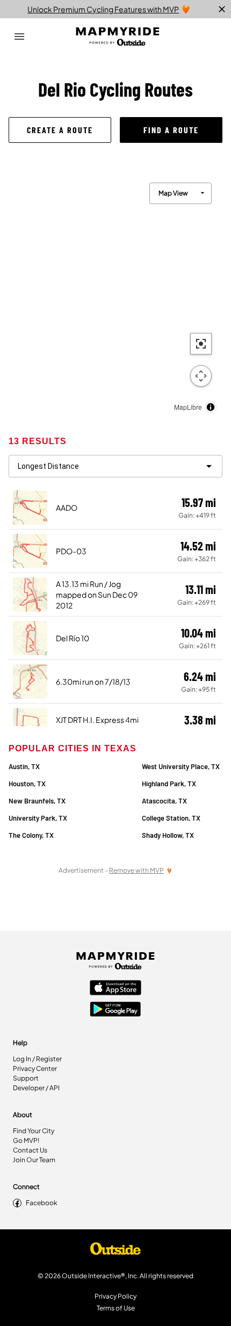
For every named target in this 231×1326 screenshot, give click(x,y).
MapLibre (188, 406)
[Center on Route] (201, 343)
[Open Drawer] (19, 36)
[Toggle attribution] (210, 407)
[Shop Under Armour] (115, 1251)
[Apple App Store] (115, 988)
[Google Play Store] (115, 1010)
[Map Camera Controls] (201, 376)
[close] (222, 9)
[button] (60, 130)
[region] (115, 295)
